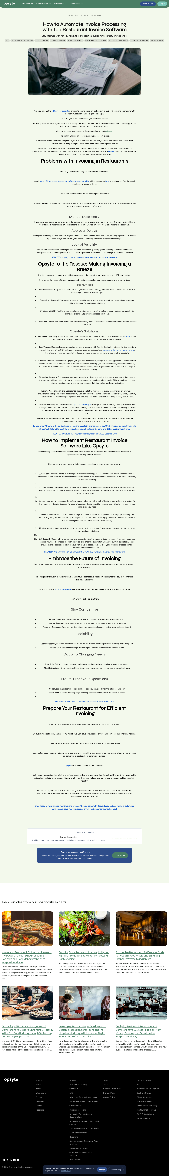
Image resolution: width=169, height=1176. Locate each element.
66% (107, 181)
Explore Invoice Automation (124, 838)
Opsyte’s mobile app (82, 404)
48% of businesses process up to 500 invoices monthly (64, 181)
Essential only (116, 1170)
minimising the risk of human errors (118, 350)
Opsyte (109, 131)
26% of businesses (63, 589)
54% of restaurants (60, 111)
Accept (102, 1170)
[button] (27, 3)
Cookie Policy (66, 1171)
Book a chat (120, 855)
